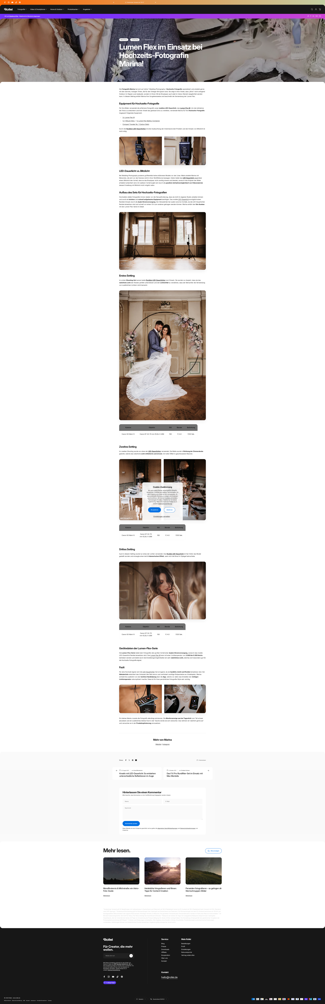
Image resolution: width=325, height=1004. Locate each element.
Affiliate (163, 952)
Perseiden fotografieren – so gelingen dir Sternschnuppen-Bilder (204, 889)
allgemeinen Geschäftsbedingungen (167, 828)
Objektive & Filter (13, 16)
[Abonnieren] (131, 955)
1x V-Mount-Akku (129, 121)
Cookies (50, 1000)
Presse (163, 946)
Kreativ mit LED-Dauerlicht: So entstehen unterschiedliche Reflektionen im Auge (137, 774)
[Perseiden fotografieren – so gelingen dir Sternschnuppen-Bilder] (204, 870)
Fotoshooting (135, 39)
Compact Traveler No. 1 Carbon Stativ (136, 124)
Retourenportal (186, 952)
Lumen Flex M (185, 108)
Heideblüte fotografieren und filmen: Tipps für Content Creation (160, 889)
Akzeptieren (154, 510)
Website (158, 744)
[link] (169, 977)
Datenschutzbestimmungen (187, 828)
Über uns (164, 958)
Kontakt (164, 961)
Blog (163, 943)
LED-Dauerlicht (183, 199)
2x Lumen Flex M (129, 117)
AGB (24, 1000)
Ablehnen (169, 510)
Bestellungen (185, 943)
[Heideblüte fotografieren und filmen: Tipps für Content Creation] (162, 870)
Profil (183, 946)
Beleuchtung (124, 39)
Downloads (165, 949)
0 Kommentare (202, 760)
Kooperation (165, 955)
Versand (28, 1000)
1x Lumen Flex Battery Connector (148, 121)
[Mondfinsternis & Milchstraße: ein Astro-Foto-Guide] (121, 870)
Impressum (33, 1000)
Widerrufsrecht (7, 1000)
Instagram (166, 744)
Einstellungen (186, 949)
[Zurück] (114, 2)
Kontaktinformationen (42, 1000)
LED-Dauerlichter (149, 672)
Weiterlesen (106, 895)
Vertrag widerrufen (187, 955)
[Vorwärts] (155, 2)
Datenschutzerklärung (165, 503)
